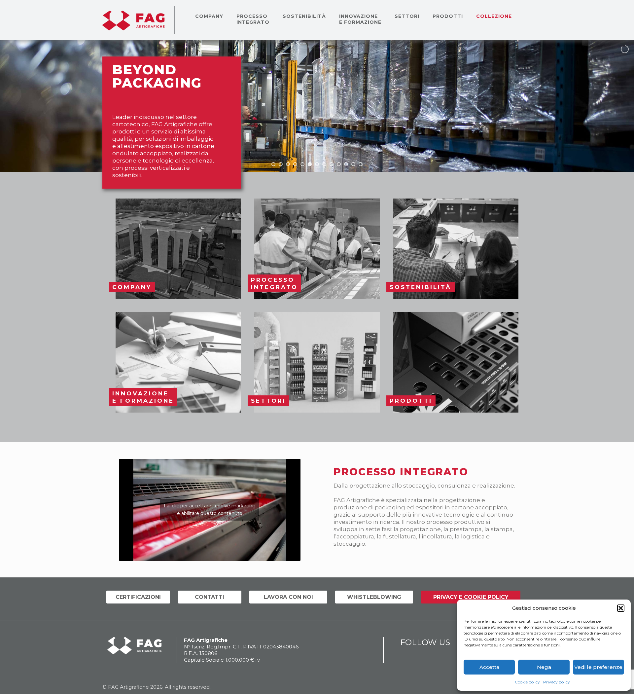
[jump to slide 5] (302, 164)
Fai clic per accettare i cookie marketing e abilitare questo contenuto (210, 509)
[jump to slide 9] (332, 164)
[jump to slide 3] (288, 164)
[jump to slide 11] (346, 164)
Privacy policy (556, 681)
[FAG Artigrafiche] (133, 20)
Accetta (489, 667)
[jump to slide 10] (339, 164)
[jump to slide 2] (281, 164)
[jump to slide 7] (317, 164)
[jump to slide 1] (273, 164)
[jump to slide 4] (295, 164)
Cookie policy (527, 681)
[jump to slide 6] (310, 164)
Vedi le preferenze (598, 667)
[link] (178, 249)
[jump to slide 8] (324, 164)
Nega (544, 667)
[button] (620, 608)
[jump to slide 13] (361, 164)
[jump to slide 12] (353, 164)
